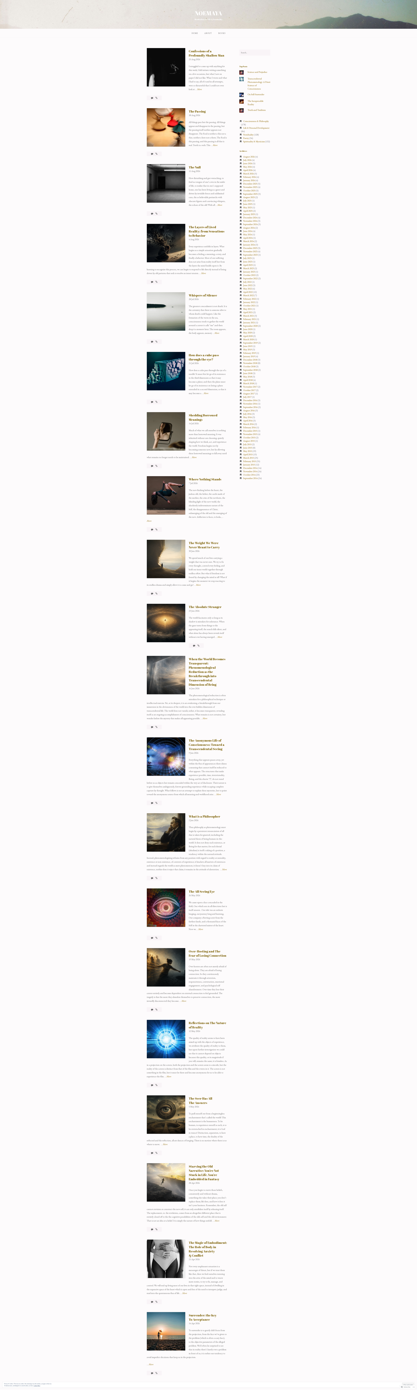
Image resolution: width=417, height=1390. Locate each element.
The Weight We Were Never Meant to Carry (204, 545)
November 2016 (250, 403)
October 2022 (249, 275)
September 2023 (250, 254)
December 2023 (250, 248)
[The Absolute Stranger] (198, 645)
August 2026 (249, 156)
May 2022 (247, 288)
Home (195, 33)
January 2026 (249, 180)
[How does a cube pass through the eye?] (156, 401)
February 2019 (249, 352)
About (208, 33)
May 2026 (247, 166)
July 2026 (247, 160)
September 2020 (250, 325)
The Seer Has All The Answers (200, 1100)
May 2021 (247, 308)
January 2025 (249, 214)
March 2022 (248, 295)
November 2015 (250, 434)
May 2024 (247, 234)
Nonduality (248, 134)
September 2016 (250, 407)
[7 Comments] (152, 401)
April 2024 (248, 237)
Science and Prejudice (257, 72)
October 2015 (249, 437)
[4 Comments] (194, 645)
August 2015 (249, 440)
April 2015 (248, 454)
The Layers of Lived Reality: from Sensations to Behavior (206, 231)
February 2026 (249, 176)
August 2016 (249, 410)
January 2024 (249, 244)
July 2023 (247, 258)
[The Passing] (156, 153)
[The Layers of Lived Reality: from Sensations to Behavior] (156, 281)
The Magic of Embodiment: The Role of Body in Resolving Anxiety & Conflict (208, 1249)
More (199, 89)
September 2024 (250, 224)
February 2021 (249, 319)
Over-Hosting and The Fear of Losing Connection (207, 953)
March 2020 (248, 339)
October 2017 (249, 390)
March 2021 (248, 315)
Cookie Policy (37, 1386)
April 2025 (248, 210)
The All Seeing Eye (202, 891)
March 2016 (248, 424)
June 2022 (247, 285)
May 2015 (247, 451)
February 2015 (249, 461)
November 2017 (250, 386)
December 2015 (250, 430)
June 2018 (247, 373)
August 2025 (249, 197)
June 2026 (247, 163)
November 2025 (250, 187)
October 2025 (249, 190)
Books (221, 33)
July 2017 (247, 396)
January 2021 (249, 322)
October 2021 (249, 305)
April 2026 (248, 170)
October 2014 (249, 474)
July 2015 (247, 444)
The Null (195, 167)
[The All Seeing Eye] (156, 937)
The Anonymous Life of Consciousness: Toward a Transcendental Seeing (206, 744)
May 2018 (247, 376)
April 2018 (248, 380)
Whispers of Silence (203, 295)
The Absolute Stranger (205, 607)
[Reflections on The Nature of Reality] (156, 1085)
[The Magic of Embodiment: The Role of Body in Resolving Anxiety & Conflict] (156, 1301)
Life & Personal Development (256, 127)
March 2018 (248, 383)
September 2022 (250, 278)
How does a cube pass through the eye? (204, 357)
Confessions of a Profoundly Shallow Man (206, 53)
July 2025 (247, 200)
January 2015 (249, 464)
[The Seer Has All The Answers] (156, 1152)
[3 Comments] (152, 593)
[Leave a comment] (152, 803)
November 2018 (250, 363)
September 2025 (250, 193)
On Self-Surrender (256, 94)
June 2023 (247, 261)
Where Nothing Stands (205, 479)
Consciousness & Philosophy (256, 121)
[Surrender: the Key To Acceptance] (156, 1373)
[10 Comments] (152, 97)
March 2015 (248, 457)
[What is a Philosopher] (156, 878)
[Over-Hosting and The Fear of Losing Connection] (156, 1009)
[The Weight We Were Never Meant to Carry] (156, 593)
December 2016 (250, 400)
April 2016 (248, 420)
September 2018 (250, 369)
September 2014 (250, 478)
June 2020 (247, 329)
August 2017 (249, 393)
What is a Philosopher (204, 816)
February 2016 (249, 427)
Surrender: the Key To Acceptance (203, 1317)
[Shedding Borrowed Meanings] (156, 465)
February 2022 (249, 298)
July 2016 (247, 413)
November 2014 (250, 471)
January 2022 (249, 302)
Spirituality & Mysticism (254, 141)
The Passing (197, 111)
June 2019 (247, 346)
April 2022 (248, 292)
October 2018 (249, 366)
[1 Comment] (152, 1373)
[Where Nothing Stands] (156, 529)
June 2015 (247, 447)
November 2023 (250, 251)
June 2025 (247, 203)
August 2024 (249, 227)
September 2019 (250, 342)
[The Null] (156, 213)
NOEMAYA (208, 13)
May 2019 (247, 349)
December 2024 (250, 217)
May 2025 (247, 207)
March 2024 (248, 241)
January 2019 (249, 356)
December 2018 (250, 359)
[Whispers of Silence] (156, 341)
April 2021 (248, 312)
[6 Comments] (152, 1085)
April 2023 (248, 264)
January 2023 (249, 271)
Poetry (246, 138)
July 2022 (247, 281)
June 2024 (247, 231)
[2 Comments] (152, 153)
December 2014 (250, 468)
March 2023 (248, 268)
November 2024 (250, 220)
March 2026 (248, 173)
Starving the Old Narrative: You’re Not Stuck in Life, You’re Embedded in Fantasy (204, 1172)
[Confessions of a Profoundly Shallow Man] (156, 97)
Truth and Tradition (257, 110)
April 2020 (248, 336)
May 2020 (247, 332)
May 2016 (247, 417)
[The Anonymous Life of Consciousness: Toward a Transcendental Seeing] (156, 803)
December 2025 (250, 183)
